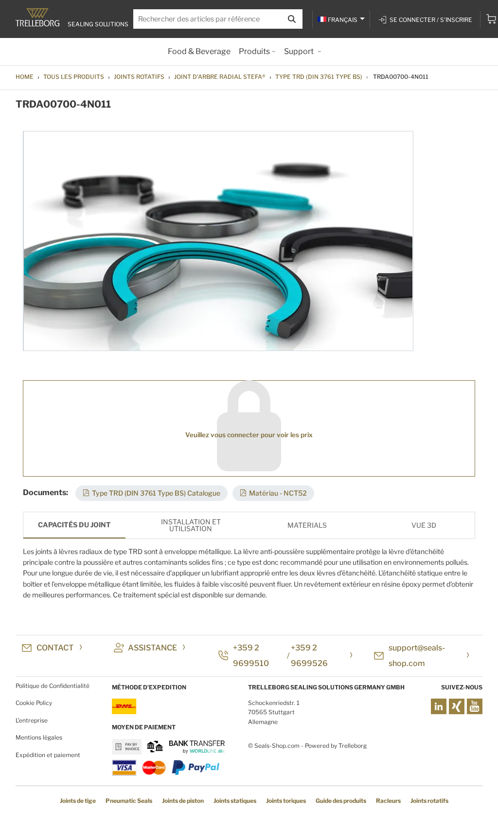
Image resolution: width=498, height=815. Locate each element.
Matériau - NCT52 (278, 493)
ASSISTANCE (152, 647)
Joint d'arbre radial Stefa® (220, 76)
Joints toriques (286, 800)
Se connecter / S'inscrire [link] (431, 19)
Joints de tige (78, 800)
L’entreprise (32, 720)
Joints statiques (234, 800)
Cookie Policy (34, 702)
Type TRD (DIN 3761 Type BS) (318, 76)
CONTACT (55, 647)
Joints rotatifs (139, 76)
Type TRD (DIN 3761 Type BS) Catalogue (156, 493)
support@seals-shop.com (417, 655)
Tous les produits (73, 76)
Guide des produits (341, 800)
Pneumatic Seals (129, 800)
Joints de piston (183, 800)
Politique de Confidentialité (52, 685)
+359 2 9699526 (309, 655)
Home (25, 76)
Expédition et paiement (48, 755)
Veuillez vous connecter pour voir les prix (249, 435)
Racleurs (388, 800)
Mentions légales (39, 737)
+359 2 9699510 (251, 655)
